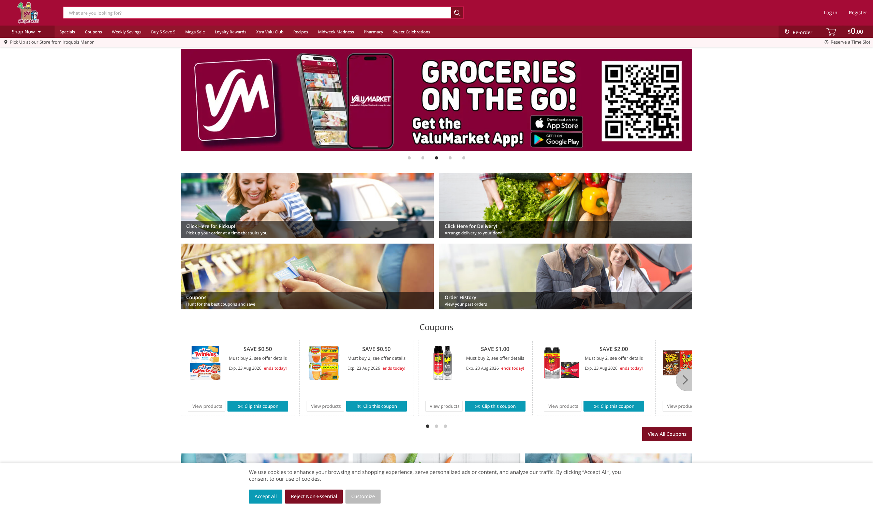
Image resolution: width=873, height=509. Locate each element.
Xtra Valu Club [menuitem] (269, 32)
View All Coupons (667, 434)
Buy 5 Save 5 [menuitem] (163, 32)
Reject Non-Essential (314, 496)
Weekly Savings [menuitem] (127, 32)
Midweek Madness (336, 32)
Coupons (93, 32)
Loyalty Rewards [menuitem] (231, 32)
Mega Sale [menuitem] (195, 32)
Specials (67, 32)
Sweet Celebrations (411, 32)
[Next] (684, 380)
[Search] (457, 12)
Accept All (266, 496)
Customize (363, 496)
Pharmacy (373, 32)
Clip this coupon (261, 406)
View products (207, 406)
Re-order (802, 32)
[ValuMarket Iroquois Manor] (28, 12)
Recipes (300, 32)
